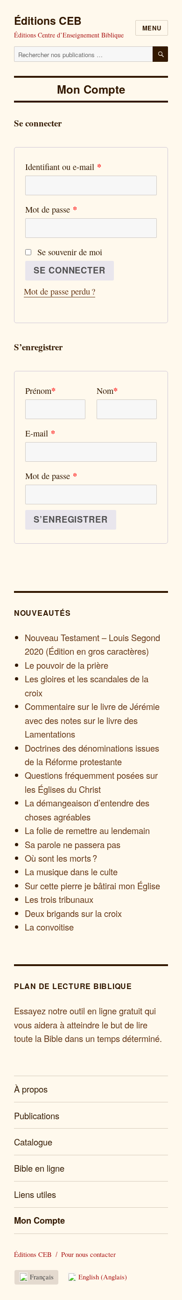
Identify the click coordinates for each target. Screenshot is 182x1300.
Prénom (40, 390)
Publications (36, 1115)
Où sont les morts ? (61, 858)
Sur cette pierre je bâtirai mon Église (92, 885)
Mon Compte (39, 1220)
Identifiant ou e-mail (63, 166)
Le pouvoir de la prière (66, 665)
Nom (107, 390)
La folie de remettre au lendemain (87, 830)
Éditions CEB (48, 20)
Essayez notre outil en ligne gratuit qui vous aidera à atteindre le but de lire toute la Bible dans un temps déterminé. (88, 1024)
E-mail (40, 433)
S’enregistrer (70, 519)
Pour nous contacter (88, 1254)
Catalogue (33, 1142)
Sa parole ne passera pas (72, 844)
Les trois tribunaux (59, 899)
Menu (151, 27)
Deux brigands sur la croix (73, 913)
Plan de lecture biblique (73, 986)
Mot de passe (51, 209)
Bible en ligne (39, 1168)
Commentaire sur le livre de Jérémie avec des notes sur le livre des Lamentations (92, 720)
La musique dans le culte (71, 871)
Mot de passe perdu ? (59, 291)
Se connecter (69, 270)
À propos (31, 1089)
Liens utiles (35, 1194)
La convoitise (49, 927)
